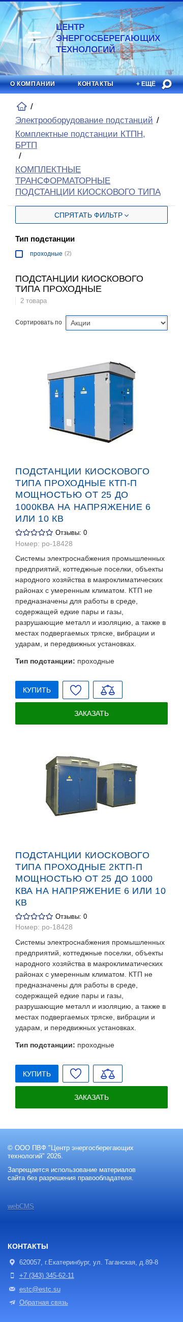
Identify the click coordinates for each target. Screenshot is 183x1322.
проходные (46, 253)
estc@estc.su (39, 1289)
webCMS (21, 1206)
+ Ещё (146, 83)
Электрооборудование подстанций (84, 120)
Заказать (91, 713)
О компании (32, 83)
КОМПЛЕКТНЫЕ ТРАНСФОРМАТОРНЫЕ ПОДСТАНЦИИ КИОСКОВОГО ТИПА (88, 181)
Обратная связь (43, 1302)
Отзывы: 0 (71, 532)
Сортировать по (38, 322)
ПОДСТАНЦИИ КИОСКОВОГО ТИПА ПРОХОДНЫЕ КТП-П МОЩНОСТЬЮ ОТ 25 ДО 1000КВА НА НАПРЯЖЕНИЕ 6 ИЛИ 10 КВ (83, 495)
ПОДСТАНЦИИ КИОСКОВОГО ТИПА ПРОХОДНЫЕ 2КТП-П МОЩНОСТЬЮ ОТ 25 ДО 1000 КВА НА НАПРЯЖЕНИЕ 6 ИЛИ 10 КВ (90, 879)
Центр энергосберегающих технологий (90, 38)
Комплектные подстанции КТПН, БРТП (80, 139)
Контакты (96, 83)
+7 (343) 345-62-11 (46, 1275)
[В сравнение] (108, 690)
